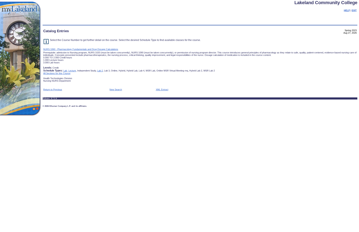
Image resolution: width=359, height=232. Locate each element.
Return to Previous (52, 89)
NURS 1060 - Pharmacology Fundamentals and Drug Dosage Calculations (80, 49)
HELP (347, 10)
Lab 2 (100, 70)
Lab (65, 70)
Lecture (72, 70)
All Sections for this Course (56, 73)
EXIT (354, 10)
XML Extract (162, 89)
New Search (115, 89)
